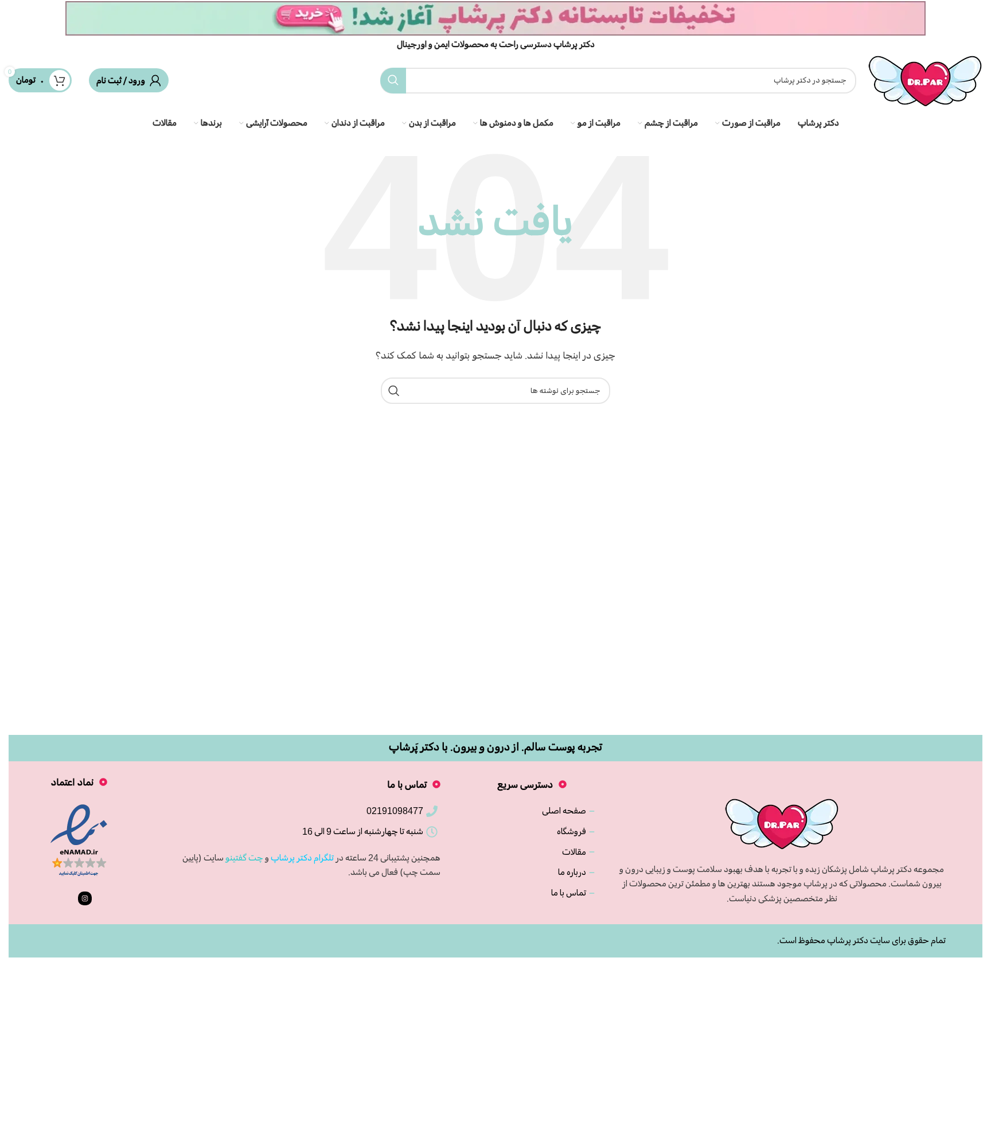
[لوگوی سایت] (925, 78)
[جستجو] (393, 81)
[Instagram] (85, 898)
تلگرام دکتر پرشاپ (302, 857)
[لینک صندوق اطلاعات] (495, 25)
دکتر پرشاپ (847, 940)
